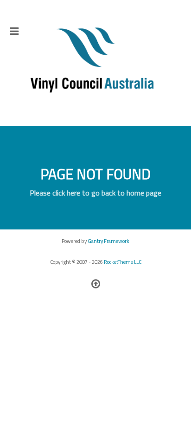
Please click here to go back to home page (95, 192)
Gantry (108, 241)
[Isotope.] (95, 61)
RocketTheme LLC (122, 262)
